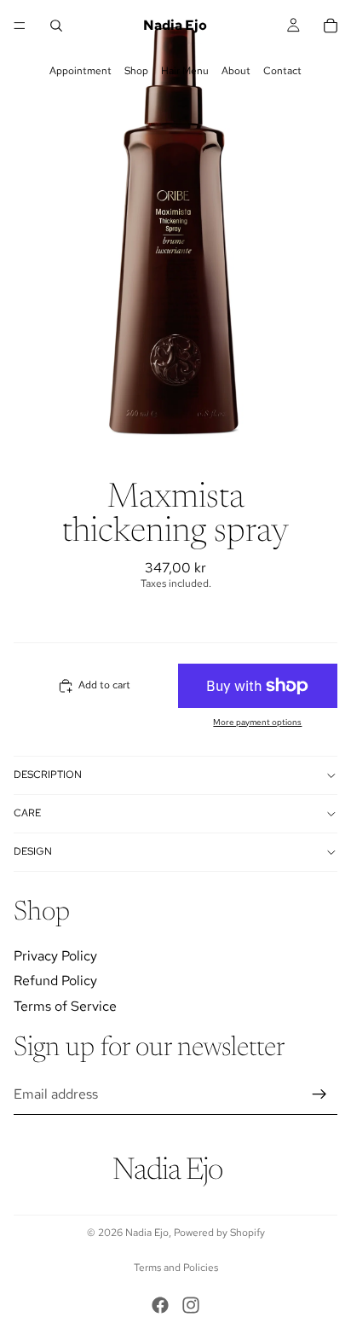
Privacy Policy (55, 955)
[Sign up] (319, 1094)
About (236, 71)
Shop (136, 71)
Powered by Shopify (219, 1232)
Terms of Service (65, 1006)
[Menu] (19, 25)
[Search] (56, 25)
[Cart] (330, 25)
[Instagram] (191, 1305)
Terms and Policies (176, 1267)
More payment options (257, 722)
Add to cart (104, 685)
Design (33, 851)
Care (27, 813)
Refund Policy (55, 980)
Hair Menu (185, 71)
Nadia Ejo (147, 1232)
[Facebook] (160, 1305)
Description (48, 774)
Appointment (80, 71)
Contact (282, 71)
